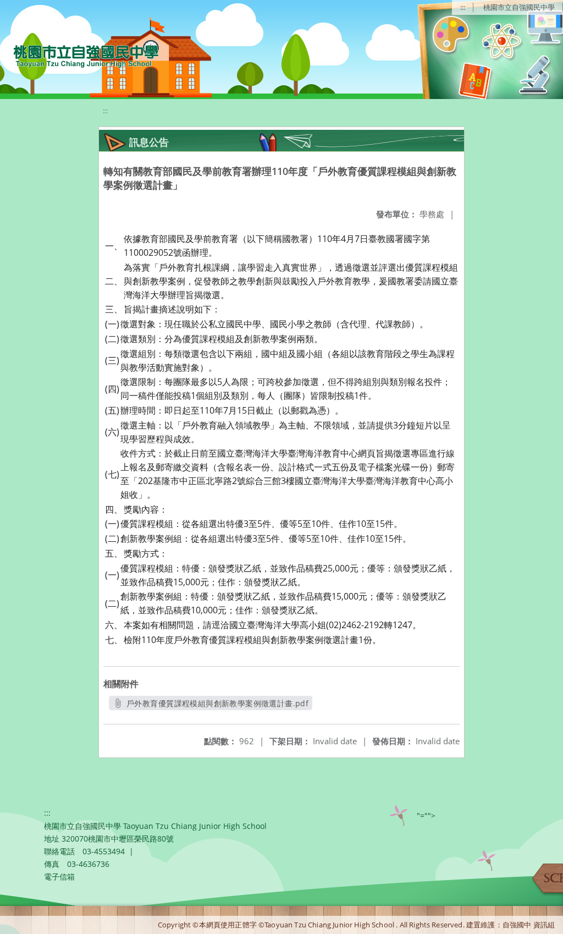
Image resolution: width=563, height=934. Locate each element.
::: (462, 7)
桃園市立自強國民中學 (519, 7)
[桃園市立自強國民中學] (80, 55)
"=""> (426, 815)
